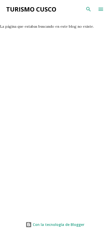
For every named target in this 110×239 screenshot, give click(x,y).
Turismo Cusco (31, 9)
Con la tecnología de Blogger (58, 224)
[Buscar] (88, 9)
